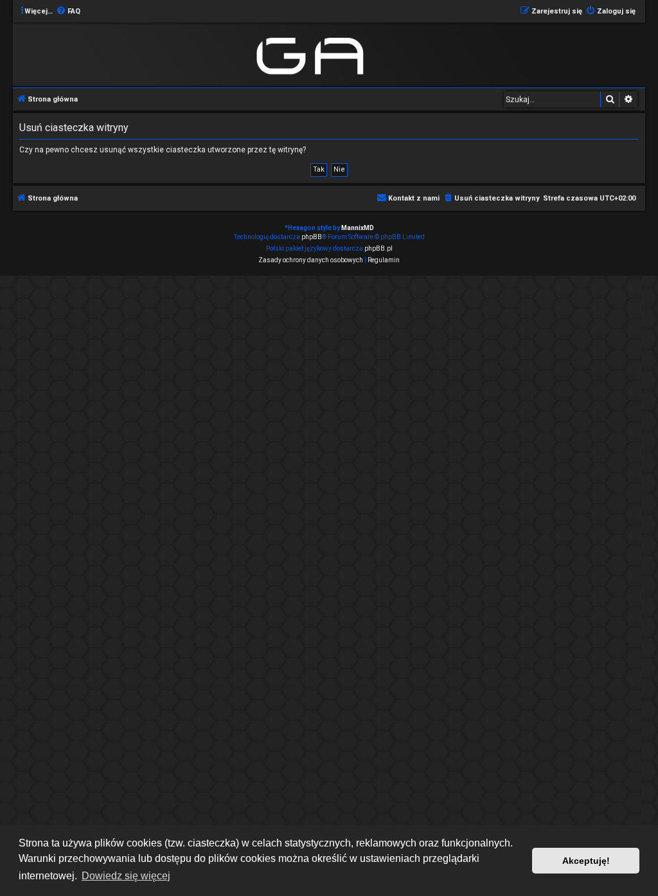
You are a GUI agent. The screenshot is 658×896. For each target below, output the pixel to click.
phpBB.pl (378, 248)
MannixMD (357, 227)
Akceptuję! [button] (586, 861)
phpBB (311, 236)
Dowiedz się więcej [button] (126, 875)
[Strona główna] (312, 53)
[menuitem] (68, 11)
